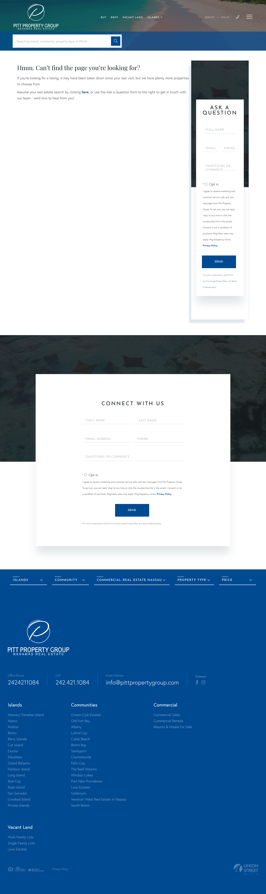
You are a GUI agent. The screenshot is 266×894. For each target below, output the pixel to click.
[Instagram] (203, 682)
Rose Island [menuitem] (16, 787)
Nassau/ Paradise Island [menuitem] (26, 715)
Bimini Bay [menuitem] (78, 745)
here (85, 92)
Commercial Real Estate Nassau (129, 580)
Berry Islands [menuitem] (17, 739)
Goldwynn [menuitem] (78, 793)
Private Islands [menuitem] (18, 805)
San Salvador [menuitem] (17, 793)
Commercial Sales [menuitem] (167, 715)
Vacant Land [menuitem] (133, 17)
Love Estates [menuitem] (80, 787)
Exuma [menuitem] (13, 751)
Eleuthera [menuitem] (15, 757)
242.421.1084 (72, 682)
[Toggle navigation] (249, 17)
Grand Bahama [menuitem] (19, 763)
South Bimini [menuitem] (80, 805)
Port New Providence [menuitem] (86, 781)
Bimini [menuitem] (12, 733)
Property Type (192, 580)
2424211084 (23, 682)
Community (66, 580)
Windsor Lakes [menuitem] (82, 775)
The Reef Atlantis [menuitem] (84, 769)
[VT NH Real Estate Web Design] (246, 869)
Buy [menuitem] (103, 17)
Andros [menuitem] (13, 727)
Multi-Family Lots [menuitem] (20, 837)
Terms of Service (149, 523)
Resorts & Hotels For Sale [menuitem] (173, 727)
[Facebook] (197, 682)
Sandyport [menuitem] (78, 751)
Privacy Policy (210, 245)
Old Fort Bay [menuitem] (80, 721)
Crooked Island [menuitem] (19, 799)
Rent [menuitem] (114, 17)
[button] (115, 41)
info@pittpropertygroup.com (142, 682)
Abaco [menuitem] (12, 721)
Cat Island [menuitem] (15, 745)
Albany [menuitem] (76, 727)
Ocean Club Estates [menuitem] (86, 715)
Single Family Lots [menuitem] (21, 843)
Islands (20, 580)
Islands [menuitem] (153, 17)
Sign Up (209, 17)
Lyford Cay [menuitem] (79, 733)
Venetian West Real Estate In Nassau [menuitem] (98, 799)
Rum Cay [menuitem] (14, 781)
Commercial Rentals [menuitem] (168, 721)
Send (219, 261)
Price (227, 580)
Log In (225, 17)
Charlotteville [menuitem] (81, 757)
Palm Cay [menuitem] (78, 763)
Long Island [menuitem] (16, 775)
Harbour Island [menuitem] (19, 769)
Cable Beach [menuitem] (80, 739)
